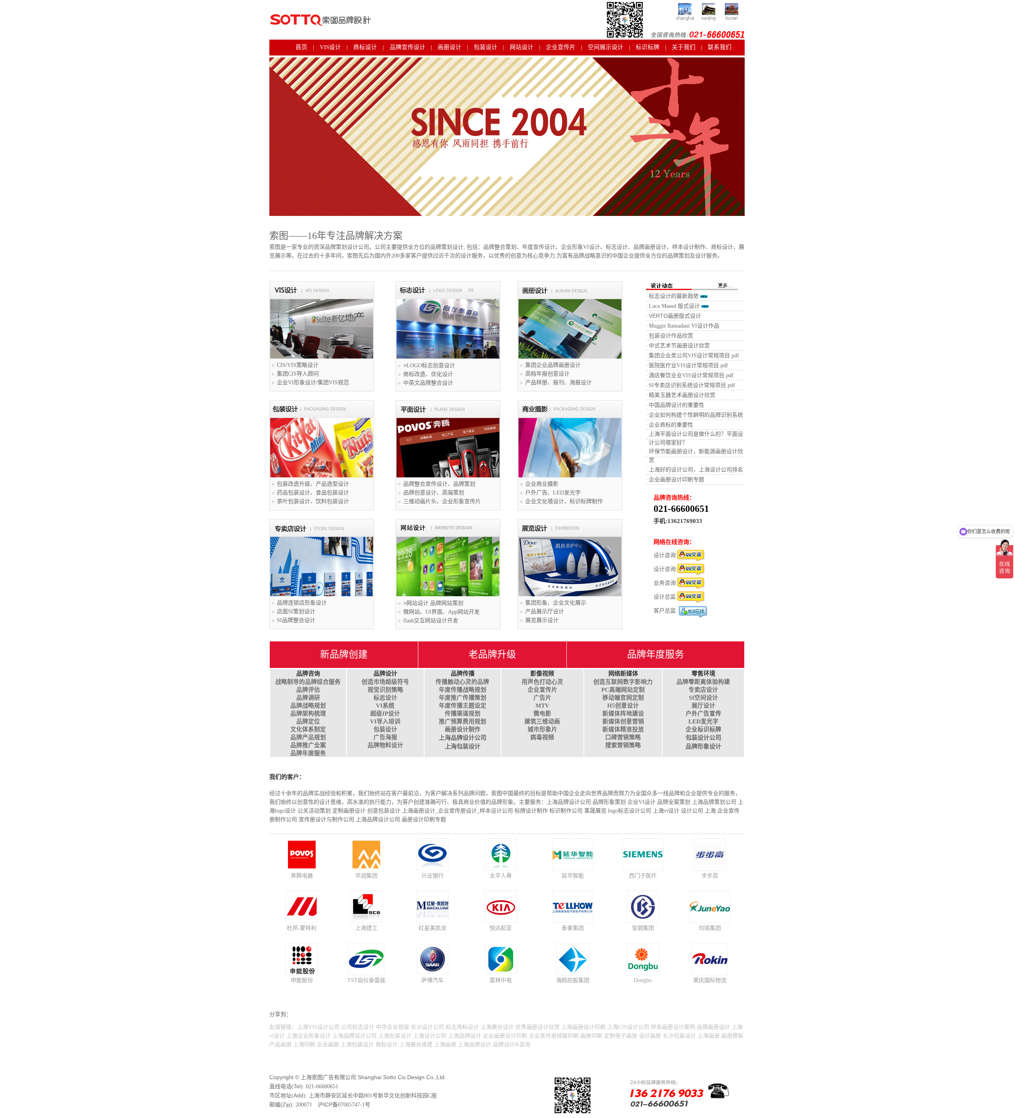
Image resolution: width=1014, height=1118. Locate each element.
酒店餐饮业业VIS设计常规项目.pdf (691, 375)
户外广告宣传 (703, 713)
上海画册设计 (418, 811)
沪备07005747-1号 (344, 1105)
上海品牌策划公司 (714, 802)
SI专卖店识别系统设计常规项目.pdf (692, 385)
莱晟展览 (595, 811)
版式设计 (688, 306)
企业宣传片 (561, 47)
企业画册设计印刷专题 (676, 480)
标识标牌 (647, 47)
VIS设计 (330, 47)
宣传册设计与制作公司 (326, 819)
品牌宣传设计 (407, 47)
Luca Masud (662, 306)
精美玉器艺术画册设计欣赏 (682, 395)
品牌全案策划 (673, 802)
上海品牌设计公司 (462, 738)
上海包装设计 (462, 746)
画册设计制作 (462, 729)
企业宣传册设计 (457, 811)
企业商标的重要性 (671, 425)
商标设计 (365, 47)
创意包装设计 (383, 811)
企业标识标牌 (703, 729)
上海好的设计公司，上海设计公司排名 (696, 470)
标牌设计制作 (531, 811)
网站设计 (522, 47)
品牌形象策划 (609, 802)
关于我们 (684, 47)
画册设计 (449, 47)
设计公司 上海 (698, 811)
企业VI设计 (641, 802)
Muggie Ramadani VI (673, 326)
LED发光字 (703, 721)
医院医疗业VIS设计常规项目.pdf (688, 365)
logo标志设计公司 (629, 811)
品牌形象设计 (703, 746)
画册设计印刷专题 (424, 819)
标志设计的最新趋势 (674, 296)
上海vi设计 (666, 811)
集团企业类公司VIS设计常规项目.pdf (694, 356)
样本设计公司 (496, 811)
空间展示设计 (605, 47)
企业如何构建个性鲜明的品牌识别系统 (696, 415)
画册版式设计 (675, 316)
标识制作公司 (566, 811)
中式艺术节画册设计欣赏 (679, 346)
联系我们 (720, 47)
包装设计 (485, 47)
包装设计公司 (703, 738)
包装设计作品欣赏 (671, 336)
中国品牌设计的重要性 (676, 405)
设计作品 (708, 326)
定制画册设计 (349, 811)
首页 (301, 47)
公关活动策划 (314, 811)
